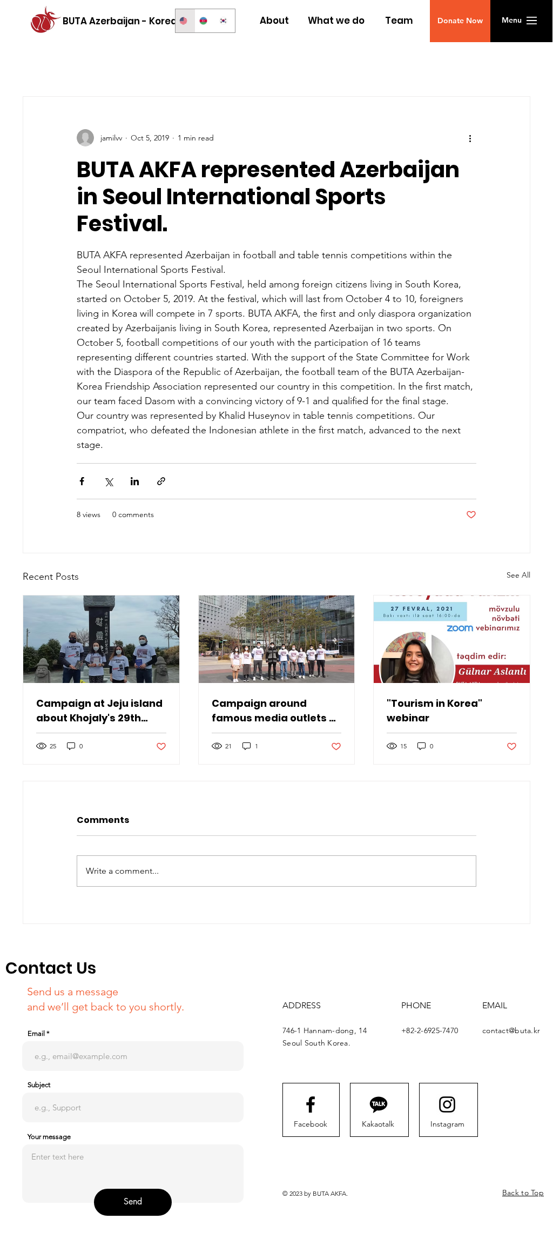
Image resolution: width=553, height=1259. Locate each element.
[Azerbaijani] (205, 20)
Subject (39, 1084)
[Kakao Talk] (378, 1104)
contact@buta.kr (511, 1030)
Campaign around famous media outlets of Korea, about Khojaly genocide (276, 711)
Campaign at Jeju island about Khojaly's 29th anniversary (99, 711)
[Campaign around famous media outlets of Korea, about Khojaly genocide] (277, 639)
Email (36, 1033)
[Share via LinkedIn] (135, 481)
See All (518, 575)
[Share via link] (161, 481)
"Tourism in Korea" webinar (434, 711)
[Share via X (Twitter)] (108, 481)
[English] (185, 20)
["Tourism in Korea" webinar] (452, 639)
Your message (49, 1136)
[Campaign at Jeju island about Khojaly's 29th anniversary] (101, 639)
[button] (460, 21)
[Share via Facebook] (82, 481)
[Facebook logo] (310, 1104)
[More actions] (469, 137)
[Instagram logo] (447, 1104)
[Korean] (225, 20)
